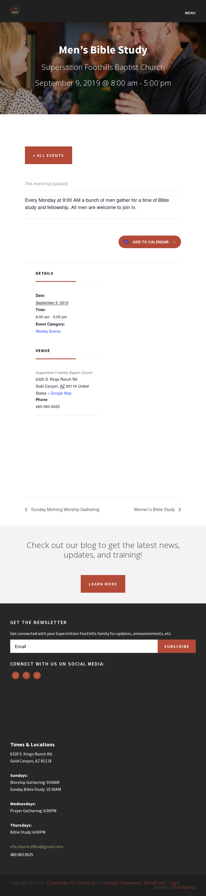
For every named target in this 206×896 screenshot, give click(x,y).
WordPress (154, 883)
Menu (190, 13)
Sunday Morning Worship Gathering (64, 509)
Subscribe (176, 646)
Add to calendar (151, 241)
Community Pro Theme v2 (71, 883)
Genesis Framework (122, 883)
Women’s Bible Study (155, 509)
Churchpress (183, 887)
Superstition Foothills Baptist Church (37, 13)
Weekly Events (48, 331)
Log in (174, 883)
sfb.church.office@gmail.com (36, 846)
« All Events (48, 155)
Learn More (103, 584)
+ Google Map (59, 393)
